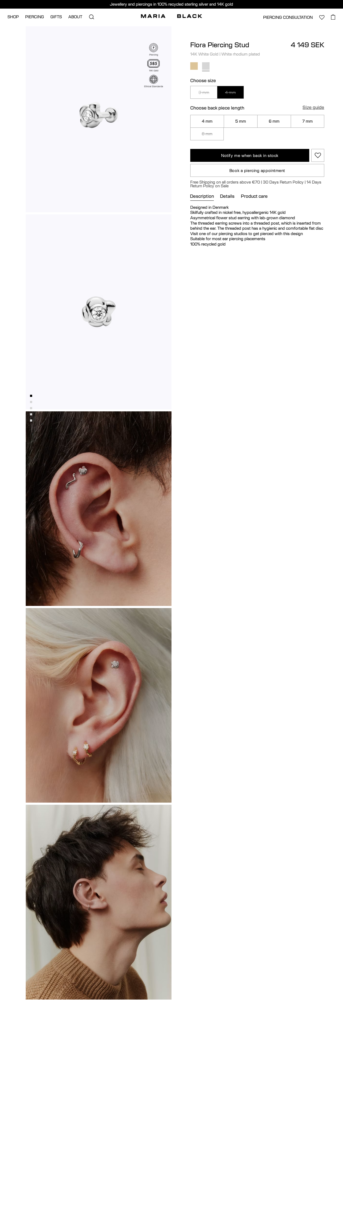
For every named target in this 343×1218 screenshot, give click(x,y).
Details (227, 196)
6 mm (274, 121)
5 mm (240, 121)
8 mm (207, 133)
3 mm (204, 92)
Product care (254, 196)
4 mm (230, 92)
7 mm (307, 121)
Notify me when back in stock (249, 155)
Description (202, 196)
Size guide (313, 107)
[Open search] (91, 17)
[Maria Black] (171, 16)
